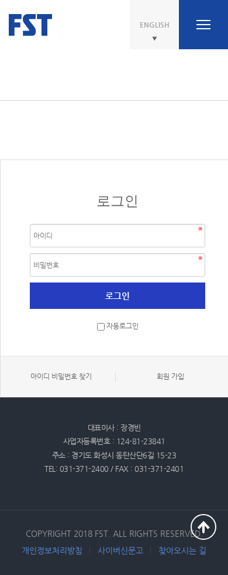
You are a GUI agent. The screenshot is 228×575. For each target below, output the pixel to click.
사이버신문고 (120, 550)
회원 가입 (170, 376)
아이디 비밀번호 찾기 (61, 376)
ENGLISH (155, 25)
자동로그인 (122, 326)
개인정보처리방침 (52, 550)
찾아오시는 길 (182, 550)
